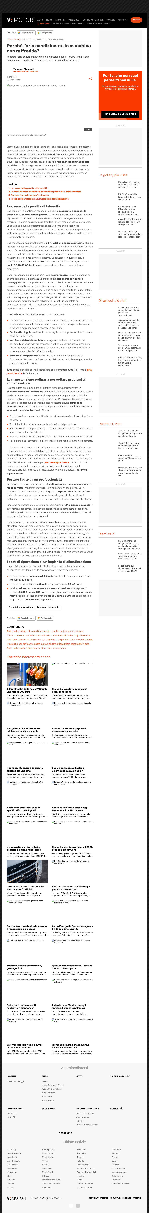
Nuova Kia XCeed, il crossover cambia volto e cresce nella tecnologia (130, 234)
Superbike (47, 1168)
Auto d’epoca (48, 1100)
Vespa (45, 1161)
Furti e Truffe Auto (85, 1183)
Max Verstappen (119, 1172)
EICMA (45, 1176)
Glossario (48, 1108)
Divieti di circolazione (21, 607)
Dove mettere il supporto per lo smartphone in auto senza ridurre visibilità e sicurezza (130, 336)
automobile (35, 140)
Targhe (80, 1157)
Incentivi (80, 1176)
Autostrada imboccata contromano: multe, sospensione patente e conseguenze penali (129, 324)
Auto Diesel (12, 1165)
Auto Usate (12, 1168)
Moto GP (11, 1117)
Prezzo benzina (78, 24)
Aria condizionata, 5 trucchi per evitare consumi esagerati (36, 648)
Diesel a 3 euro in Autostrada (99, 24)
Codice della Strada (85, 1113)
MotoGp (115, 1153)
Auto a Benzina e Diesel (53, 1085)
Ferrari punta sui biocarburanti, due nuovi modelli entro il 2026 (129, 568)
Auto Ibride (47, 1096)
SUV (9, 1176)
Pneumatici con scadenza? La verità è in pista (129, 458)
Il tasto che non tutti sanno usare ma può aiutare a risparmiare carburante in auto (48, 644)
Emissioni (116, 1180)
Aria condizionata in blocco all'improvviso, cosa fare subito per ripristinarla (45, 631)
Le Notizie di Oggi (15, 1081)
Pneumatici (47, 1187)
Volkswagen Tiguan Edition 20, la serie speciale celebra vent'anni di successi (128, 210)
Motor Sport (15, 1108)
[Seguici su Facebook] (71, 1206)
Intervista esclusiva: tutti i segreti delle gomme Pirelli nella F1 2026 (130, 556)
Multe (79, 1180)
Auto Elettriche (48, 1093)
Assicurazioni (83, 1165)
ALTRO (121, 20)
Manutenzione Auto (51, 1180)
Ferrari (115, 1157)
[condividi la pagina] (90, 79)
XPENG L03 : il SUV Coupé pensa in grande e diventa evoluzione (130, 433)
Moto (49, 20)
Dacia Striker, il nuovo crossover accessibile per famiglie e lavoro (128, 184)
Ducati (114, 1161)
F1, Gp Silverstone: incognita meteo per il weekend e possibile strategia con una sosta (129, 545)
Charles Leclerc (119, 1168)
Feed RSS (126, 1198)
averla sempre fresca (56, 462)
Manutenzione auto (48, 607)
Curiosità (116, 1108)
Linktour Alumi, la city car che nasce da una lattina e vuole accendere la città (130, 471)
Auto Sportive (48, 1149)
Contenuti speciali (98, 1198)
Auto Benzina (13, 1161)
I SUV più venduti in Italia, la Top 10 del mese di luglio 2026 (129, 197)
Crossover (12, 1172)
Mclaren (115, 1165)
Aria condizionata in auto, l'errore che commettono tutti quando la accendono (130, 361)
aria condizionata (19, 140)
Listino (45, 1081)
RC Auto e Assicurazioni (87, 1125)
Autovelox (81, 1153)
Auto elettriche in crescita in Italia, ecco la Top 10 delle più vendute (130, 222)
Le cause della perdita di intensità (29, 188)
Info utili (60, 20)
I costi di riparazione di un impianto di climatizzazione (40, 199)
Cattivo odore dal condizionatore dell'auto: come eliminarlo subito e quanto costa (48, 635)
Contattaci (115, 1198)
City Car (11, 1180)
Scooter (45, 1165)
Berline (10, 1183)
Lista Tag (11, 1149)
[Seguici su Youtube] (78, 1206)
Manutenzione (82, 1117)
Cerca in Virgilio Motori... (46, 1198)
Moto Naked (47, 1157)
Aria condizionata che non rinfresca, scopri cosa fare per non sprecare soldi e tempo (50, 639)
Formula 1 (12, 1113)
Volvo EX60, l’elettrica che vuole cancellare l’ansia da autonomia (128, 445)
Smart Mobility (120, 1076)
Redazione (65, 1133)
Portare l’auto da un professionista (30, 195)
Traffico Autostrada (61, 24)
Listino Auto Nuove (93, 20)
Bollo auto (81, 1149)
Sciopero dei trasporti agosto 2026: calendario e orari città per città (129, 348)
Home (9, 39)
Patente (79, 1121)
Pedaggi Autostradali (86, 1172)
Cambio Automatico (121, 1183)
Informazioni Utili (87, 1108)
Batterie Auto (117, 1176)
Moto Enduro (48, 1153)
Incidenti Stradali (84, 1187)
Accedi (136, 20)
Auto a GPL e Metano (51, 1089)
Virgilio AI (73, 20)
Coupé (10, 1187)
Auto (40, 20)
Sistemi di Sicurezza (86, 1168)
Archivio (137, 1198)
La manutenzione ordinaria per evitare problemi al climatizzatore (46, 191)
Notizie (111, 20)
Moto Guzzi (47, 1172)
